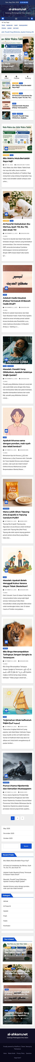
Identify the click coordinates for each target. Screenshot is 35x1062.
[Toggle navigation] (16, 18)
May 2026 (6, 828)
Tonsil (3, 25)
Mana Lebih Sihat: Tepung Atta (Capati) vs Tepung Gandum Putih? (16, 515)
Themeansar (17, 1049)
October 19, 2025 (11, 726)
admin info (23, 521)
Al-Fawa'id (6, 60)
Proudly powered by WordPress (12, 1046)
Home (5, 1053)
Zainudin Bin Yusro (23, 69)
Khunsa (4, 28)
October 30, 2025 (11, 450)
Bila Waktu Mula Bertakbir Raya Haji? (14, 65)
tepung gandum (23, 25)
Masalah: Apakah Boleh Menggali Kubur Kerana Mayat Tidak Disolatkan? (15, 583)
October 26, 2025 (11, 521)
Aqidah (5, 911)
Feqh (11, 60)
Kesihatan (19, 113)
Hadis (14, 103)
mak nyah (15, 28)
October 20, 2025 (11, 590)
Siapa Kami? (17, 1057)
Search (26, 846)
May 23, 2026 (9, 69)
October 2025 (8, 838)
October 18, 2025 (11, 792)
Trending (28, 78)
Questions (29, 1053)
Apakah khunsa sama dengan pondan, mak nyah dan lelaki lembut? (16, 443)
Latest (6, 78)
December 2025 (8, 833)
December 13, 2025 (11, 233)
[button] (29, 18)
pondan (9, 28)
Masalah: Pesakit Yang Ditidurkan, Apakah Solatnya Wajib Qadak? (20, 118)
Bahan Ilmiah (11, 1053)
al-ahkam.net (17, 9)
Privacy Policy (21, 1053)
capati (15, 25)
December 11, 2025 (11, 307)
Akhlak (5, 648)
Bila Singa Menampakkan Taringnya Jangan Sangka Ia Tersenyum (17, 654)
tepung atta (10, 25)
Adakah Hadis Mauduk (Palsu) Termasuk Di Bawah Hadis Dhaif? (20, 108)
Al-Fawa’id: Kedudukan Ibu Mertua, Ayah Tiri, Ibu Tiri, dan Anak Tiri (22, 97)
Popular (16, 78)
